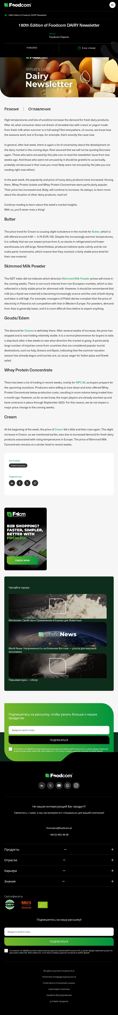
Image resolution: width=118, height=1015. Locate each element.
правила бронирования (59, 995)
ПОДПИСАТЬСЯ (59, 740)
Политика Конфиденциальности (59, 976)
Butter (95, 231)
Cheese (29, 330)
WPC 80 (80, 382)
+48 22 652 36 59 (59, 834)
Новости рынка (18, 465)
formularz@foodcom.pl (59, 828)
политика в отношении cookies (59, 982)
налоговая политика (59, 989)
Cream (59, 429)
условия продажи (59, 1001)
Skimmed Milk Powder (76, 278)
